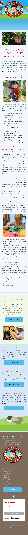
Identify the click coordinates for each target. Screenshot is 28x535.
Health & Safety (7, 471)
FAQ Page (5, 481)
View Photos (14, 408)
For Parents (6, 475)
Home (5, 467)
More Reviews (14, 319)
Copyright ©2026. (20, 527)
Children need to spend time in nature (14, 104)
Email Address (10, 507)
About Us (5, 469)
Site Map (5, 485)
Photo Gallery (7, 479)
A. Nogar (13, 527)
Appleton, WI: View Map (9, 440)
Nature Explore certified (12, 194)
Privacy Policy (7, 483)
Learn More (14, 362)
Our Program (6, 473)
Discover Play (14, 384)
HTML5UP (22, 525)
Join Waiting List (12, 489)
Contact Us (6, 477)
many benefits (11, 63)
